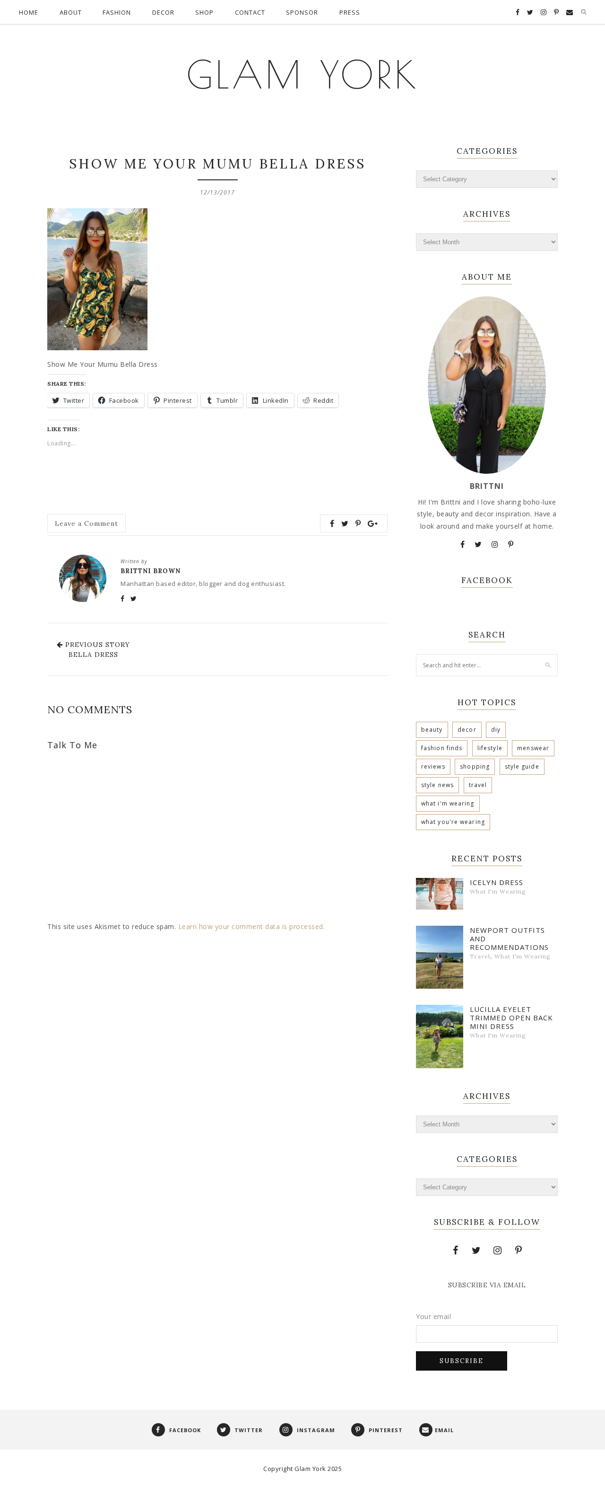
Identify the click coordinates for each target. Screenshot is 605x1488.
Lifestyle (489, 748)
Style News (437, 785)
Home (28, 12)
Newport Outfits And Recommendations (509, 938)
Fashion (117, 12)
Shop (204, 12)
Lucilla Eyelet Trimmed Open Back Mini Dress (511, 1017)
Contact (250, 12)
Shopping (475, 766)
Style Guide (522, 766)
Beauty (432, 730)
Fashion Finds (441, 748)
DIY (496, 730)
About (71, 12)
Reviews (433, 766)
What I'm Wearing (448, 803)
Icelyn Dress (496, 882)
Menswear (533, 748)
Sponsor (302, 12)
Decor (163, 12)
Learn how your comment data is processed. (251, 926)
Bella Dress (93, 654)
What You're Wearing (453, 822)
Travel (478, 785)
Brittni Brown (151, 571)
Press (349, 12)
